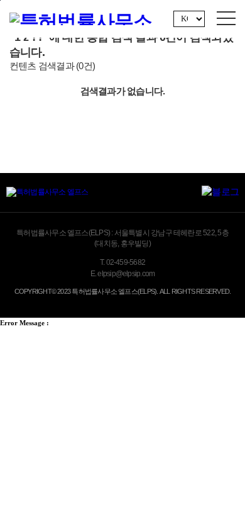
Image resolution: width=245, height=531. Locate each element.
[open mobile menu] (226, 18)
